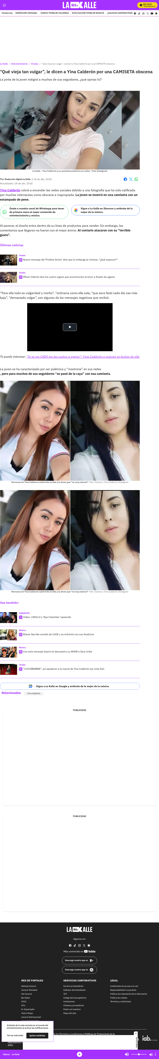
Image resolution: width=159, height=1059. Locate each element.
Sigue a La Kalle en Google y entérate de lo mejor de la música (72, 686)
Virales (34, 64)
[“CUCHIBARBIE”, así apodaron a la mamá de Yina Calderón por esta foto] (8, 669)
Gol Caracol (26, 994)
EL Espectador (28, 1009)
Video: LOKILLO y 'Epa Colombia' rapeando (47, 617)
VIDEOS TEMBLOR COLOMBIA (55, 13)
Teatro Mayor (27, 1013)
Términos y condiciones (120, 1002)
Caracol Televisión (29, 990)
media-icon (79, 1054)
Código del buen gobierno (74, 998)
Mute (127, 1054)
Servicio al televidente (73, 986)
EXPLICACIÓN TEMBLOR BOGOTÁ (88, 13)
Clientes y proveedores (73, 1006)
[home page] (79, 5)
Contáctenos (69, 1002)
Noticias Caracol (28, 986)
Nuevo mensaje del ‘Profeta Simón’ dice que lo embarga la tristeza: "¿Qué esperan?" (70, 259)
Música (22, 630)
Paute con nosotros (72, 1009)
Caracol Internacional (31, 1017)
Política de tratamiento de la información (128, 994)
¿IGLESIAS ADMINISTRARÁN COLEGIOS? (127, 13)
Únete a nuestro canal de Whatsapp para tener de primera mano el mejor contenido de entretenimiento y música (36, 212)
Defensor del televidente (74, 990)
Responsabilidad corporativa (123, 990)
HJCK (23, 1002)
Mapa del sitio (69, 1013)
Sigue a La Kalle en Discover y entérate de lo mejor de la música (107, 210)
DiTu (23, 1006)
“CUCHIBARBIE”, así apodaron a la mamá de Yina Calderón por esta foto (63, 668)
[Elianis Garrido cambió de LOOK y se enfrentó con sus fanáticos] (8, 634)
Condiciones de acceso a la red (124, 986)
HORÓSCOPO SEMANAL (26, 13)
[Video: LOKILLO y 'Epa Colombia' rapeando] (8, 617)
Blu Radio (25, 998)
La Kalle (4, 64)
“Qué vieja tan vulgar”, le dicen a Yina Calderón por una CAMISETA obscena (78, 64)
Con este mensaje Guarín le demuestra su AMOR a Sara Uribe (57, 651)
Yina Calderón (33, 693)
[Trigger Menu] (4, 5)
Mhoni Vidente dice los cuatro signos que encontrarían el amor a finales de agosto (69, 276)
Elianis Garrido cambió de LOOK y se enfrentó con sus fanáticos (58, 634)
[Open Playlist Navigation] (155, 1054)
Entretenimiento (19, 64)
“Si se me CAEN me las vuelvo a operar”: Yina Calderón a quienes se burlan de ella (83, 356)
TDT (65, 994)
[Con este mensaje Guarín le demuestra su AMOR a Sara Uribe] (8, 652)
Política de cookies (118, 998)
